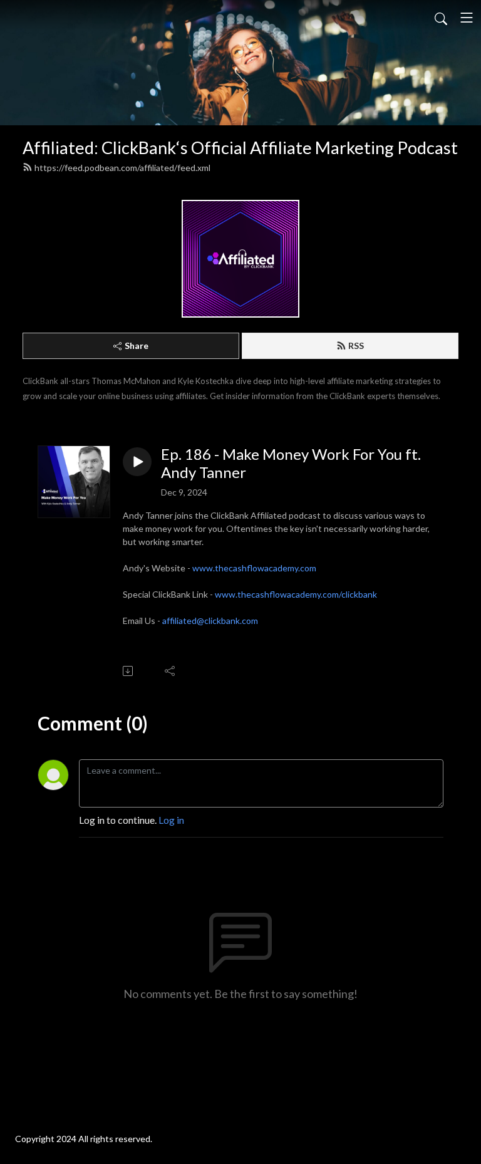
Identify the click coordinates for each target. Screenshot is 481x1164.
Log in (171, 820)
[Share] (170, 671)
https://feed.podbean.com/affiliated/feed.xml (122, 167)
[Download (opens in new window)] (129, 671)
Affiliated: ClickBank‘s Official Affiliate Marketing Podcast (240, 147)
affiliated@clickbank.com (210, 620)
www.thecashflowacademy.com (254, 568)
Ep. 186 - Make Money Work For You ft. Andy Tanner (291, 463)
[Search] (441, 17)
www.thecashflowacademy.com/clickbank (296, 594)
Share (136, 345)
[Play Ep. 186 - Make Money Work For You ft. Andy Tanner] (137, 461)
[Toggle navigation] (466, 17)
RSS (356, 345)
